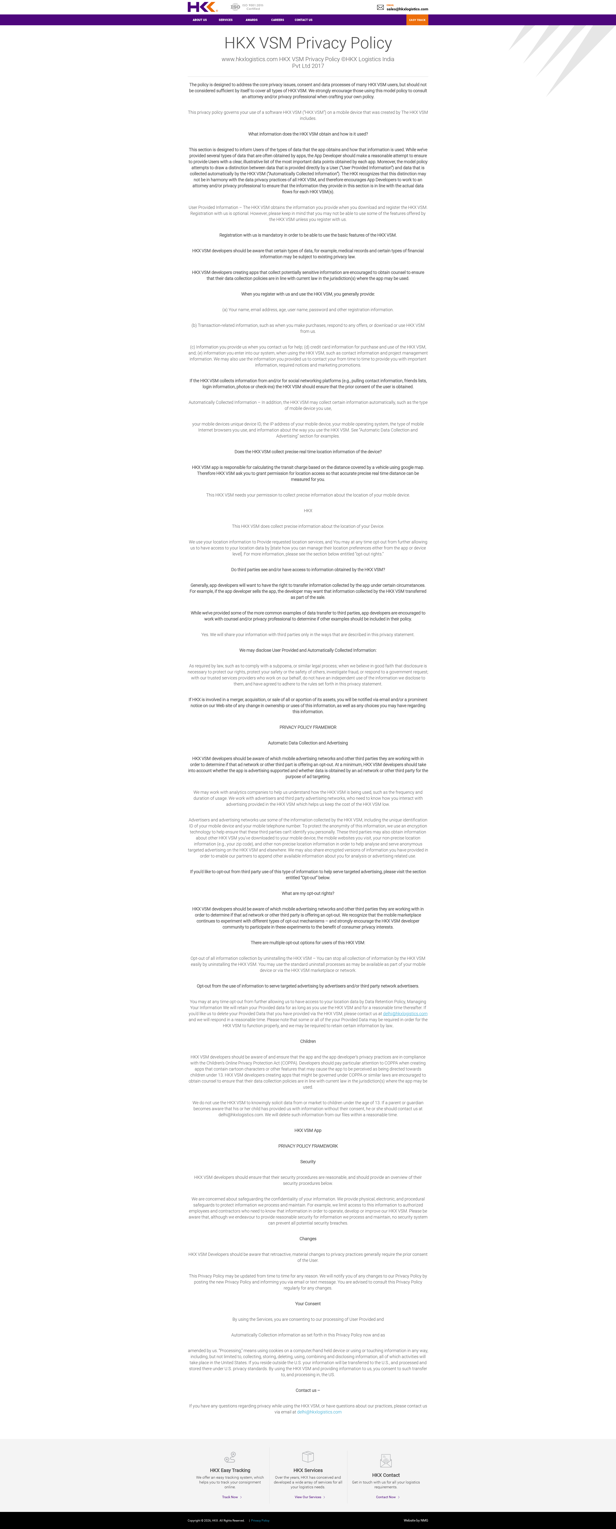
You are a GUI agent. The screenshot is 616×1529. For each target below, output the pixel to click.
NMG (424, 1520)
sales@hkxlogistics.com (407, 9)
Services (226, 20)
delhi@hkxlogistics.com (319, 1411)
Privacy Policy (260, 1520)
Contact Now (386, 1497)
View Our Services (308, 1497)
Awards (252, 20)
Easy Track (417, 20)
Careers (277, 20)
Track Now (230, 1497)
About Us (200, 20)
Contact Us (304, 20)
